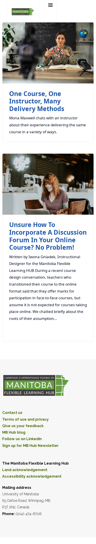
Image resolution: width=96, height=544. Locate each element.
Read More (74, 330)
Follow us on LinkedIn (22, 439)
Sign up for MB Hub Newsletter (30, 446)
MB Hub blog (13, 432)
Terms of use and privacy (25, 419)
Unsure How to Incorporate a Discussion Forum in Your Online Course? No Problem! (48, 235)
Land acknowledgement (24, 470)
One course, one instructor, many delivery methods (36, 101)
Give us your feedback (23, 426)
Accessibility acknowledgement (31, 476)
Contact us (12, 413)
